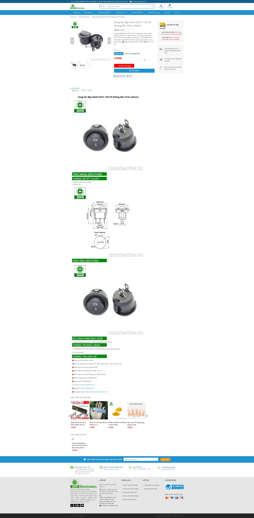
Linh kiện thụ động (83, 17)
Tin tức (174, 516)
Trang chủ (158, 516)
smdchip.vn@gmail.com (139, 1)
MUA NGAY (134, 70)
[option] (90, 40)
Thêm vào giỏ (125, 66)
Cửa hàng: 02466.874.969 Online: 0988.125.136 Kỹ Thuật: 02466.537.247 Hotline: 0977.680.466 (100, 1)
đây (118, 349)
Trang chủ (73, 17)
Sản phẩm (166, 516)
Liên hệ (180, 516)
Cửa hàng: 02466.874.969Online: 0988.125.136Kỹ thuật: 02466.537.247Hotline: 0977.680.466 (108, 500)
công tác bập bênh (120, 76)
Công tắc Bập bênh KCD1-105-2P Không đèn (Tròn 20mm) (79, 445)
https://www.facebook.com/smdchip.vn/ (94, 392)
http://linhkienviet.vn (87, 388)
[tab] (75, 90)
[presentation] (75, 90)
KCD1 (130, 76)
